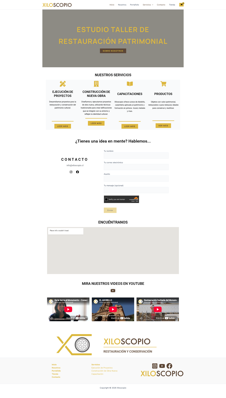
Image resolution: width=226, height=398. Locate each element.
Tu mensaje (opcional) (113, 185)
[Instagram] (155, 366)
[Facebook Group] (169, 366)
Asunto (107, 174)
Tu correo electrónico (113, 162)
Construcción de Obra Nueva (104, 371)
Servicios (147, 5)
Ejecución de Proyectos (102, 368)
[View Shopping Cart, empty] (181, 4)
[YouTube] (162, 366)
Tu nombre (108, 151)
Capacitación (97, 374)
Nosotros (122, 5)
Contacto (161, 5)
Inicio (112, 5)
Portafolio (134, 5)
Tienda (172, 5)
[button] (152, 4)
